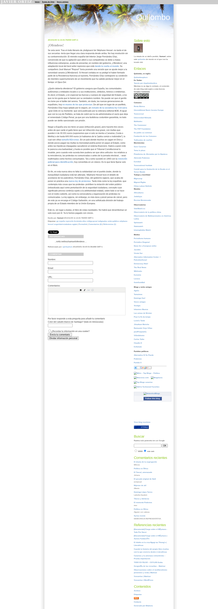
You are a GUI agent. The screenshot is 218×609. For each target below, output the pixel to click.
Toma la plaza (139, 150)
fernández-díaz (80, 221)
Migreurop (138, 178)
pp (57, 221)
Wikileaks (138, 271)
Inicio (37, 2)
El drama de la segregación (145, 462)
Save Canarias (140, 147)
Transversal (139, 114)
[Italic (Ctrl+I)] (85, 290)
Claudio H (138, 343)
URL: (50, 277)
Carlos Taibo (139, 339)
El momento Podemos (143, 502)
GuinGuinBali (139, 282)
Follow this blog (152, 398)
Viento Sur (138, 253)
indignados (102, 221)
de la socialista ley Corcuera (109, 108)
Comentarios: (54, 286)
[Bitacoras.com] (142, 378)
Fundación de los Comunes (145, 136)
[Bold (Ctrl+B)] (81, 290)
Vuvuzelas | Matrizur (142, 576)
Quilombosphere (141, 77)
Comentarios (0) (95, 224)
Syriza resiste (139, 516)
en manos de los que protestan (77, 104)
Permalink (83, 224)
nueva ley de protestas (80, 181)
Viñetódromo (139, 335)
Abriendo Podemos (142, 158)
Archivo (137, 591)
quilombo (141, 59)
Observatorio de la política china (147, 212)
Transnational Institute (143, 165)
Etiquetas (138, 594)
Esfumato (138, 347)
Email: (51, 268)
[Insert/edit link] (88, 290)
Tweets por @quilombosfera (145, 83)
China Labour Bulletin (143, 186)
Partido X (138, 363)
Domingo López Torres (143, 492)
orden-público (113, 221)
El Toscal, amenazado (143, 472)
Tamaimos (138, 294)
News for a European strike (145, 246)
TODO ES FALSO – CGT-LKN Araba (148, 562)
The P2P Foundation (142, 129)
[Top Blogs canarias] (144, 382)
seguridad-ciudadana (63, 224)
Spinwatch (138, 222)
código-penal (92, 221)
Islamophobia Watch (142, 230)
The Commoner (140, 125)
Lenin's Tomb (139, 321)
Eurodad (137, 162)
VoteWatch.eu (139, 208)
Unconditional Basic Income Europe (149, 110)
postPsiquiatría (140, 332)
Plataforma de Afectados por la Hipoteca (150, 154)
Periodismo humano (142, 238)
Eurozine (137, 275)
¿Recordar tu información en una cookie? (70, 331)
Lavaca (137, 279)
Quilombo (153, 17)
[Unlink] (92, 290)
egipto (74, 224)
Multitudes (138, 121)
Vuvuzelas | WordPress (143, 580)
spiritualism (67, 247)
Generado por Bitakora (143, 606)
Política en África (141, 468)
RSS (136, 598)
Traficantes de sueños (143, 140)
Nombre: (52, 259)
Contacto (137, 602)
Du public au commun (143, 133)
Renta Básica (139, 106)
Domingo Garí (139, 298)
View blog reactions (142, 422)
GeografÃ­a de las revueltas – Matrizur (149, 566)
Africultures (139, 193)
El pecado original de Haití (145, 479)
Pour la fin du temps (142, 317)
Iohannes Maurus (141, 309)
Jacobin (137, 250)
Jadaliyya (138, 196)
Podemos (138, 359)
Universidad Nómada (142, 118)
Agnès (136, 291)
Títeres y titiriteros (141, 499)
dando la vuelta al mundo (107, 66)
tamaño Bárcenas (70, 140)
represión (70, 221)
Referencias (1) (109, 224)
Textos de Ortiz (48, 2)
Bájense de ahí (140, 485)
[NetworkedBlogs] (153, 393)
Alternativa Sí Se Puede (144, 355)
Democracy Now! (141, 264)
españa (62, 221)
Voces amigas (62, 2)
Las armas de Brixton (143, 313)
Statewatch (138, 226)
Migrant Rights (140, 182)
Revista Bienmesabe (142, 200)
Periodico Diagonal (142, 242)
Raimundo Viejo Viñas (143, 328)
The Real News (140, 267)
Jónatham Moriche (141, 324)
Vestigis (137, 306)
